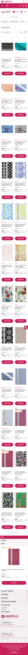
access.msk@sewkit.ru (9, 636)
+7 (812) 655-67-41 (6, 622)
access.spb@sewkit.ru (8, 624)
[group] (21, 46)
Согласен (14, 652)
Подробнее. (17, 649)
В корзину (7, 73)
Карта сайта (5, 611)
